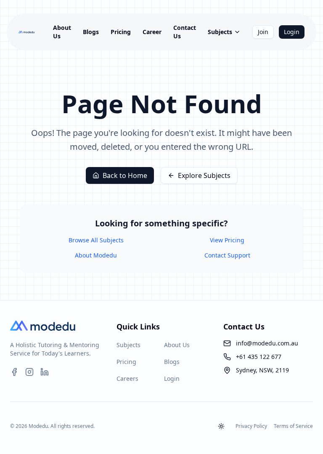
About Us (62, 32)
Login (291, 32)
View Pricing (227, 240)
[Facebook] (14, 372)
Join (263, 32)
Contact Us (184, 32)
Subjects (220, 32)
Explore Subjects (204, 175)
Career (152, 32)
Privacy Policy (251, 426)
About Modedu (96, 255)
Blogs (91, 32)
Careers (127, 378)
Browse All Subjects (96, 240)
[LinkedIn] (44, 372)
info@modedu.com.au (267, 343)
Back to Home (125, 175)
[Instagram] (29, 372)
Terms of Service (293, 426)
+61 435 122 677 (258, 357)
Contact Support (227, 255)
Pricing (121, 32)
